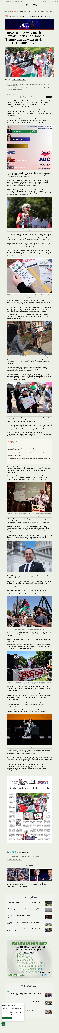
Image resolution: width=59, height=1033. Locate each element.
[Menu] (2, 1)
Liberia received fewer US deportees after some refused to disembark (23, 922)
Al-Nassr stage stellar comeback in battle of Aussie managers (24, 902)
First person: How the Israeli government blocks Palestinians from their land (24, 1002)
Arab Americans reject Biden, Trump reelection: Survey (39, 884)
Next (52, 62)
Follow (49, 96)
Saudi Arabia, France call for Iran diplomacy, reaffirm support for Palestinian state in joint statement (24, 994)
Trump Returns (15, 856)
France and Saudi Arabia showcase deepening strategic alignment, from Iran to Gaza (22, 916)
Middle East (16, 11)
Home (6, 15)
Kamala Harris (36, 856)
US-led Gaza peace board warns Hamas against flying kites (23, 909)
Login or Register (7, 1018)
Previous (7, 62)
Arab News (8, 1)
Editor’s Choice (25, 856)
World (8, 991)
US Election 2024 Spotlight (14, 859)
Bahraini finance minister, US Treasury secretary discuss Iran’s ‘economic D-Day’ (36, 11)
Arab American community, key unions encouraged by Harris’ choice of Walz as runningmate (17, 884)
